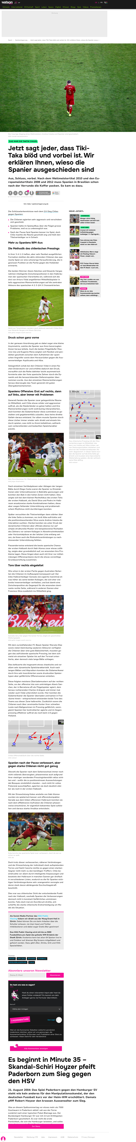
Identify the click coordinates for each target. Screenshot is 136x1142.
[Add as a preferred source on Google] (43, 193)
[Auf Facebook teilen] (10, 193)
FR (101, 2)
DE (96, 2)
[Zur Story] (54, 1092)
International (16, 7)
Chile (31, 962)
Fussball (42, 959)
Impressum (52, 1137)
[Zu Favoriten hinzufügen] (32, 193)
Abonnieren (55, 975)
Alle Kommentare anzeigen (36, 1048)
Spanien (31, 959)
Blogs (73, 7)
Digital (58, 7)
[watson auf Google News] (56, 193)
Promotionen (95, 7)
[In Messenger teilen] (15, 193)
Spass (51, 7)
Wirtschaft (28, 7)
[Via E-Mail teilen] (20, 193)
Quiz (79, 7)
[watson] (7, 2)
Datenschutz (73, 1137)
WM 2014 (21, 959)
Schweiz (6, 7)
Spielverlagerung (21, 40)
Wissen (66, 7)
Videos (86, 7)
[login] (3, 1139)
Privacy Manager (88, 1137)
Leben (44, 7)
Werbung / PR (32, 1137)
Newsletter (18, 1137)
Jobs (43, 1137)
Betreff (12, 1004)
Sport (37, 7)
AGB (62, 1137)
